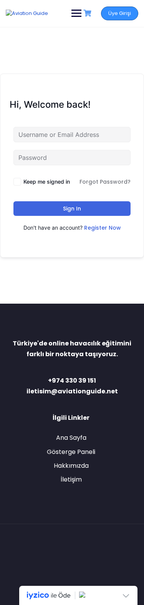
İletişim (71, 479)
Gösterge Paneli (71, 451)
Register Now (102, 228)
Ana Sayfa (71, 437)
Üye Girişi (119, 13)
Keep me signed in (46, 181)
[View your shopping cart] (88, 13)
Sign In (72, 208)
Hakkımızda (71, 465)
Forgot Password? (105, 182)
